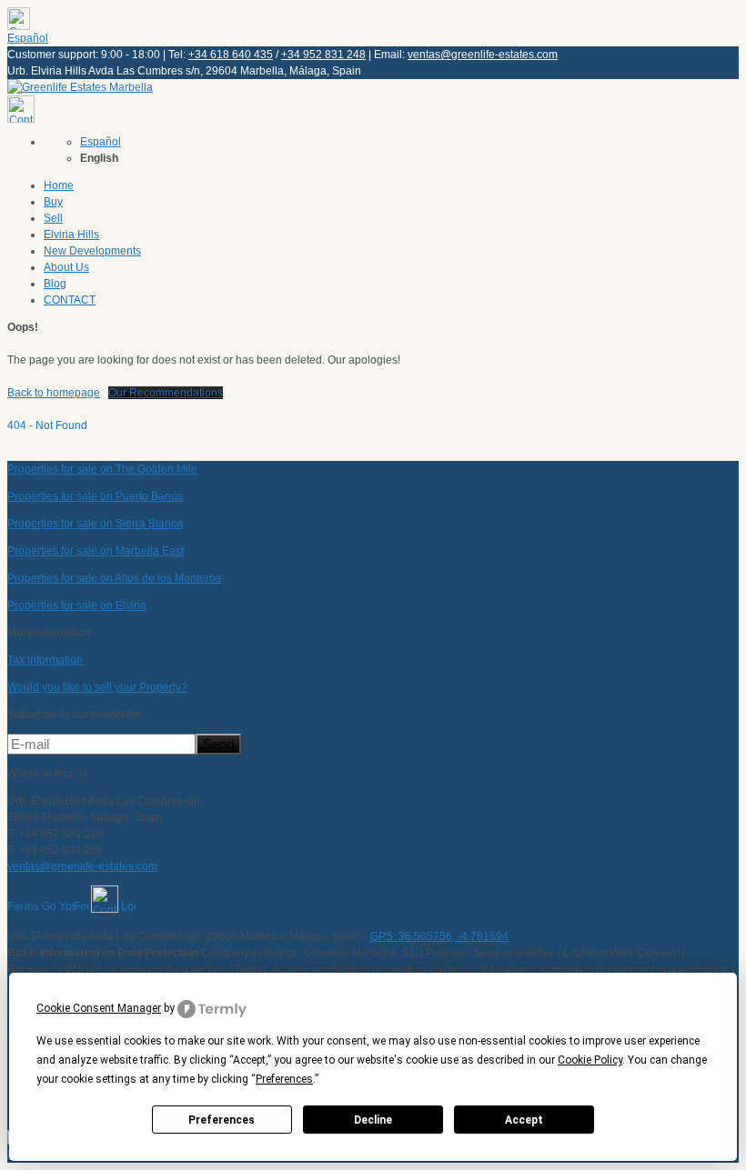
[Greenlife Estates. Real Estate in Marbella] (80, 87)
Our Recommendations (165, 392)
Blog (55, 283)
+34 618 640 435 (230, 54)
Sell (53, 218)
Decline (373, 1120)
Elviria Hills (71, 234)
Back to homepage (53, 392)
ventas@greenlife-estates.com (483, 54)
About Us (66, 267)
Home (59, 185)
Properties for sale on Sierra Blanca (95, 523)
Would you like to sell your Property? (97, 687)
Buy (53, 201)
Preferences (221, 1120)
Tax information (45, 660)
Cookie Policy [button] (590, 1060)
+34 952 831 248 (323, 54)
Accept (524, 1120)
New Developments (92, 251)
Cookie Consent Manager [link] (98, 1008)
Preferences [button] (284, 1079)
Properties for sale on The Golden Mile (102, 469)
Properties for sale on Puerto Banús (95, 496)
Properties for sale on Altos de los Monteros (114, 578)
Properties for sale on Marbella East (95, 551)
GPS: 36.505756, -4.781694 (439, 936)
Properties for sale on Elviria (76, 605)
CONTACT (70, 300)
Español (27, 38)
